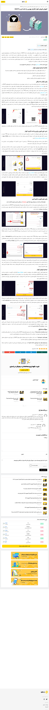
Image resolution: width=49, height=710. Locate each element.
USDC (6, 530)
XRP (6, 541)
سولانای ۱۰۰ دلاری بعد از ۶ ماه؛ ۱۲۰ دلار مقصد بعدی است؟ (32, 488)
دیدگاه (45, 437)
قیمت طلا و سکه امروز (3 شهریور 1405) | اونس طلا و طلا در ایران (13, 392)
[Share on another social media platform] (3, 352)
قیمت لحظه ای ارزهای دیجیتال (41, 138)
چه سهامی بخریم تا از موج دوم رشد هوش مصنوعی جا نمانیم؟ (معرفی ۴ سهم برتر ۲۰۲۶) (36, 392)
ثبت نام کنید (24, 370)
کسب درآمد (11, 37)
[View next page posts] (23, 406)
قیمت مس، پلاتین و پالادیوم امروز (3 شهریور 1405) (33, 507)
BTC (6, 526)
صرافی (8, 37)
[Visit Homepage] (24, 2)
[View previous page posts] (25, 406)
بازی (5, 37)
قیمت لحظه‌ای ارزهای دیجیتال (24, 546)
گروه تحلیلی (43, 37)
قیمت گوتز (38, 64)
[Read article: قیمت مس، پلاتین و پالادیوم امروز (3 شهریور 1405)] (22, 399)
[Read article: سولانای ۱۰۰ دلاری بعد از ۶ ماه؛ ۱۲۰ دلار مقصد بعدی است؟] (45, 489)
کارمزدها (46, 707)
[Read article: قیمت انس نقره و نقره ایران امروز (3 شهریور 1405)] (45, 399)
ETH (6, 534)
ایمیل (22, 454)
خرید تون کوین (43, 92)
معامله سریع (31, 172)
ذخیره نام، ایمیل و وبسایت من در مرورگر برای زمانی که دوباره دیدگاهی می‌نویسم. (30, 460)
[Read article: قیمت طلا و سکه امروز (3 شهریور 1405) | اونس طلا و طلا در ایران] (22, 392)
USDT (6, 523)
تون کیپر (41, 86)
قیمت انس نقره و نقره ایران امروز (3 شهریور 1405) (33, 498)
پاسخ (41, 421)
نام (46, 454)
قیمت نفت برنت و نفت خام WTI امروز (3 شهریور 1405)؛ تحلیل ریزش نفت (30, 493)
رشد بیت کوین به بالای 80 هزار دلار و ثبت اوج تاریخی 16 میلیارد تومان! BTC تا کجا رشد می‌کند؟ (26, 512)
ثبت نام (3, 1)
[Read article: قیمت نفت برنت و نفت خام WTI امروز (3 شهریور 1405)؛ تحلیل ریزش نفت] (45, 494)
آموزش (3, 37)
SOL (6, 537)
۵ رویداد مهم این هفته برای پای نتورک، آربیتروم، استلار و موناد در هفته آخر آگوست (28, 502)
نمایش (39, 45)
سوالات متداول (45, 704)
